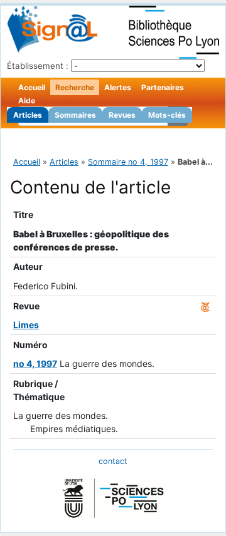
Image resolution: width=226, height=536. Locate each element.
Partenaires (162, 87)
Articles (27, 115)
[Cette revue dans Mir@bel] (205, 306)
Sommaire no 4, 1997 (128, 162)
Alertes (117, 87)
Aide (26, 100)
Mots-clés (167, 115)
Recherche (74, 87)
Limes (26, 324)
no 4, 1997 (35, 363)
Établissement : (37, 66)
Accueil (31, 87)
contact (113, 461)
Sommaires (75, 115)
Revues (122, 115)
